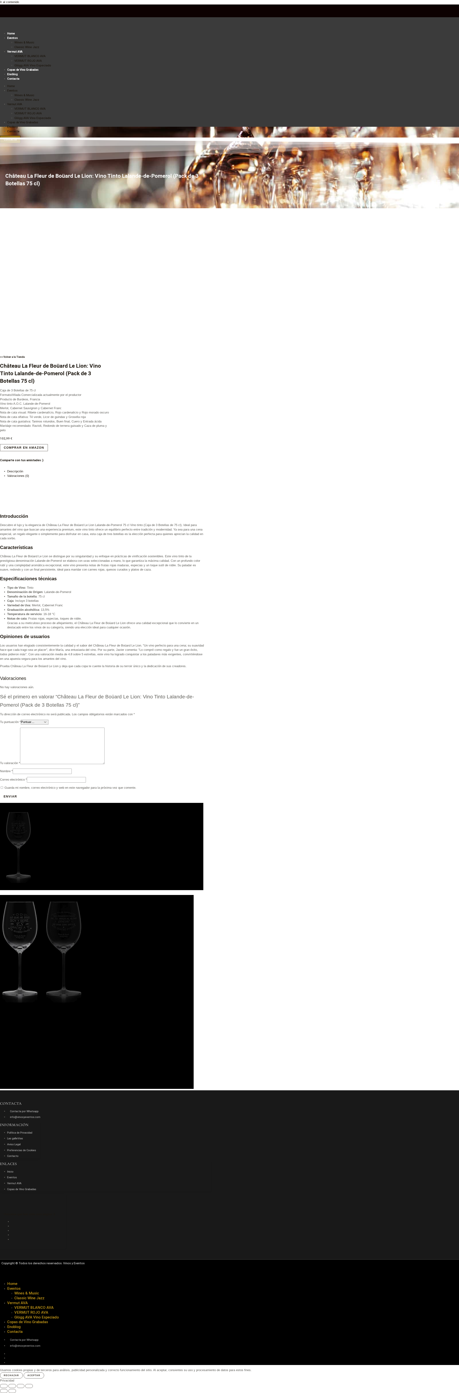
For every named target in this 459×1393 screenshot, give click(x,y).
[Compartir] (20, 1386)
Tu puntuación (10, 722)
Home (11, 33)
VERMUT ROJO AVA (28, 60)
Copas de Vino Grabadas (22, 69)
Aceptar (33, 1375)
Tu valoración (10, 763)
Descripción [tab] (15, 471)
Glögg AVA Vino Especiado (32, 65)
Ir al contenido (9, 2)
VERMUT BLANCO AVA (30, 56)
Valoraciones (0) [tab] (18, 476)
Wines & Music (24, 42)
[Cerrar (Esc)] (29, 1386)
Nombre (6, 771)
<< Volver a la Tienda (12, 356)
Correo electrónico (13, 779)
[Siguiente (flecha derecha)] (12, 1391)
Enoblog (12, 74)
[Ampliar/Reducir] (4, 1386)
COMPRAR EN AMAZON (24, 447)
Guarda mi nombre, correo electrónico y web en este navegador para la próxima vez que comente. (70, 787)
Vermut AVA (15, 51)
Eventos (12, 38)
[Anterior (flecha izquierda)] (4, 1391)
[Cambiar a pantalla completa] (12, 1386)
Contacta (13, 78)
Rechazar (11, 1375)
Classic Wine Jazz (26, 47)
